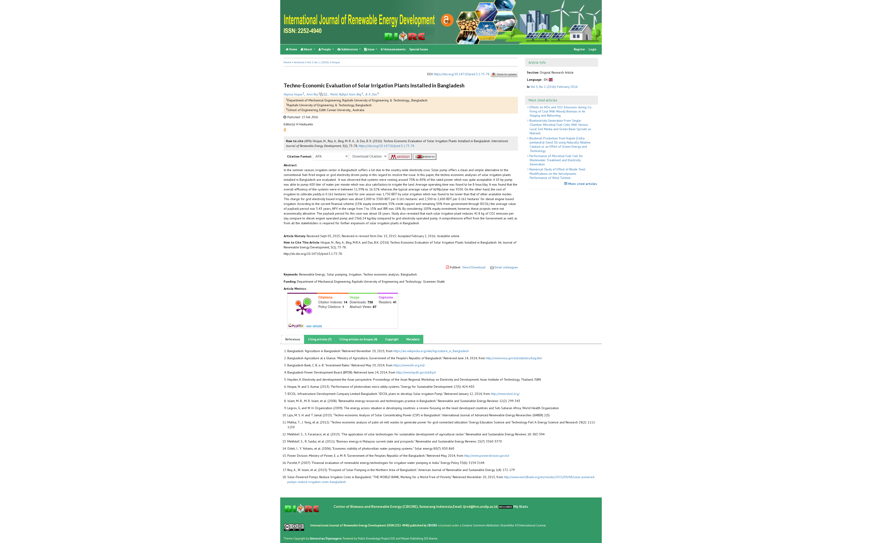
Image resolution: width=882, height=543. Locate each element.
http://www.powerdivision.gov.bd (486, 456)
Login (592, 49)
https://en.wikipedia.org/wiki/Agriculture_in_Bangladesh (431, 351)
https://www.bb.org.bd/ (409, 365)
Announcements (395, 49)
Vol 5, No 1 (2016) (318, 62)
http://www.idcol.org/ (505, 394)
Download (478, 267)
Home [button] (287, 62)
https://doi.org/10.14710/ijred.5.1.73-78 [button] (386, 146)
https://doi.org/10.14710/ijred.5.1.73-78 (461, 74)
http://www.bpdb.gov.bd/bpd (416, 372)
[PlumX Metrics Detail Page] (302, 308)
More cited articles (582, 184)
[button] (285, 129)
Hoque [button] (336, 62)
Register (579, 49)
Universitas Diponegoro (326, 538)
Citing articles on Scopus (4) (358, 339)
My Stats (520, 506)
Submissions (350, 49)
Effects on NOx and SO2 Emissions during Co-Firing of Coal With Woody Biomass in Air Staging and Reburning (560, 111)
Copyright (392, 339)
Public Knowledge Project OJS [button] (376, 538)
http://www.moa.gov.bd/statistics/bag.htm (514, 358)
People (326, 49)
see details (314, 326)
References (292, 339)
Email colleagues (506, 267)
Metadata (412, 339)
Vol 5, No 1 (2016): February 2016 (554, 87)
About (308, 49)
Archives (299, 62)
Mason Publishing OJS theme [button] (419, 538)
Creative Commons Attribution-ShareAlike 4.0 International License (504, 525)
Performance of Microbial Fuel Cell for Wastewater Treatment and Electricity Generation (556, 160)
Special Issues (418, 49)
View (465, 267)
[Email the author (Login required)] (325, 94)
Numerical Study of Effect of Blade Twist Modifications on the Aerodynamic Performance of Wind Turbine (557, 173)
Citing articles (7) (320, 339)
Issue (371, 49)
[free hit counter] (506, 506)
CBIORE (432, 525)
